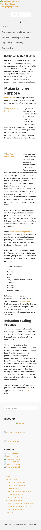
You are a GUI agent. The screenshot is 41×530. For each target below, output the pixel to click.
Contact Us (9, 512)
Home (8, 477)
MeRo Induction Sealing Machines (19, 506)
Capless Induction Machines (17, 509)
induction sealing (26, 301)
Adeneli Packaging (30, 525)
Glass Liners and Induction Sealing (19, 491)
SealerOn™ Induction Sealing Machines (21, 503)
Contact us (28, 390)
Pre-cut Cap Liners (12, 479)
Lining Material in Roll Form (15, 494)
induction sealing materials (22, 231)
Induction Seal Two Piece (16, 485)
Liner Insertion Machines (14, 497)
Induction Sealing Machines (15, 500)
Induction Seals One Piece (16, 483)
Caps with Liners (13, 488)
